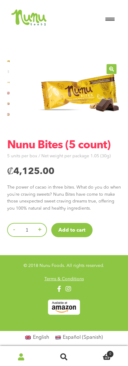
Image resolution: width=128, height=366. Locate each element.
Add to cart (71, 230)
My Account (21, 357)
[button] (112, 69)
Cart (98, 352)
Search (64, 357)
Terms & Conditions (64, 279)
